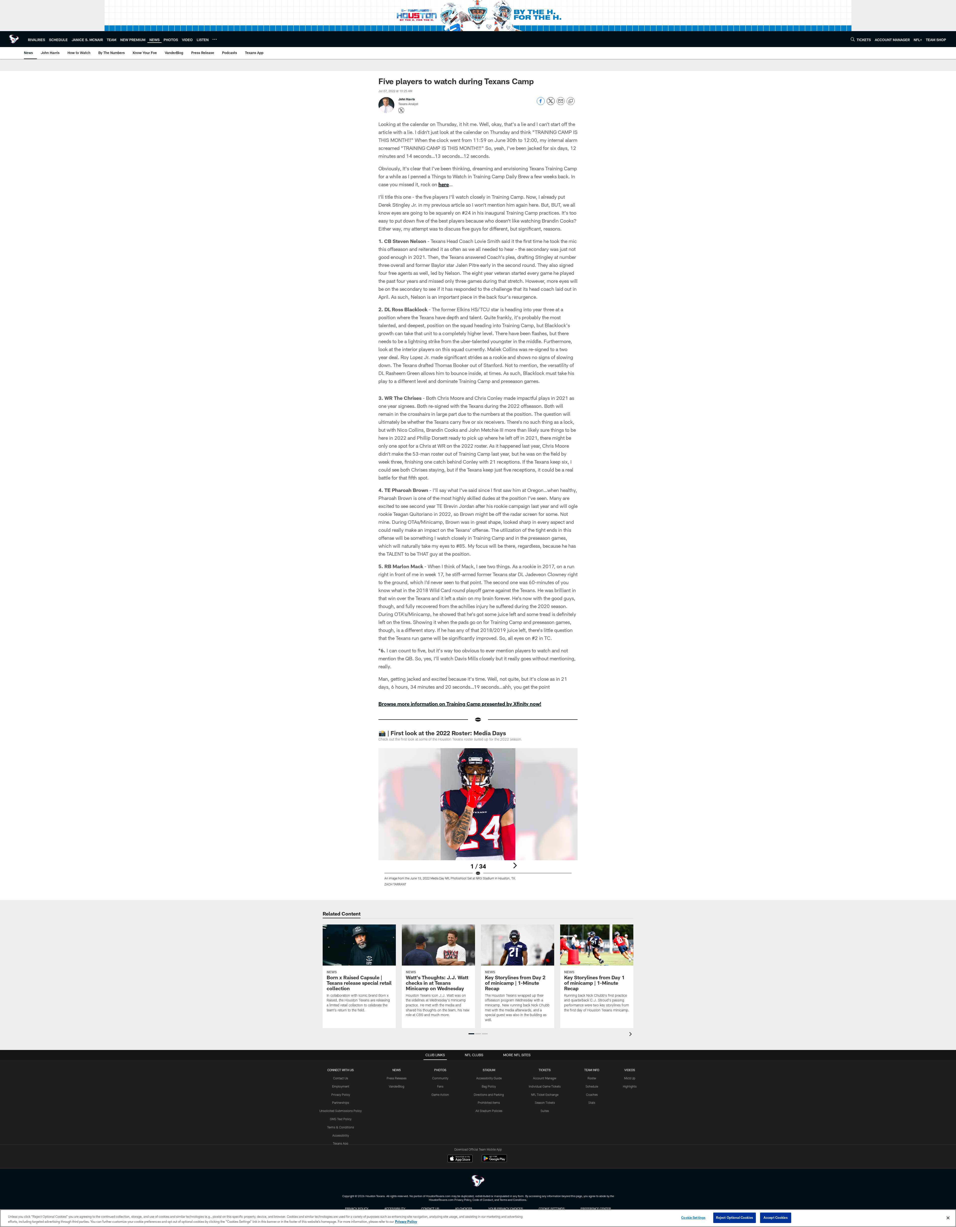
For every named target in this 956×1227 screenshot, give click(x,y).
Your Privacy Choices (505, 1208)
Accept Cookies (776, 1218)
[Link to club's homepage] (14, 39)
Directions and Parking (489, 1094)
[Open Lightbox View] (478, 820)
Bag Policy (489, 1086)
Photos (440, 1070)
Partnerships (340, 1102)
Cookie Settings (552, 1208)
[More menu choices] (215, 39)
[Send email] (561, 104)
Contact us (430, 1208)
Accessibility (340, 1135)
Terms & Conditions (340, 1127)
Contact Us (340, 1078)
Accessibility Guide (489, 1078)
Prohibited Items (489, 1102)
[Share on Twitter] (551, 104)
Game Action (440, 1094)
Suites (544, 1110)
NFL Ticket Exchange (544, 1094)
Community (440, 1078)
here (443, 184)
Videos (629, 1070)
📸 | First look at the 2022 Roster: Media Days (442, 732)
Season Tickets (545, 1102)
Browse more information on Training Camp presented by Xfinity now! (459, 704)
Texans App (340, 1143)
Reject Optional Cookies (734, 1218)
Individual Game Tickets (545, 1086)
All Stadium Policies (489, 1110)
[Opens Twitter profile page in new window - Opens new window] (401, 110)
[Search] (853, 39)
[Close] (948, 1217)
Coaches (592, 1094)
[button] (471, 1034)
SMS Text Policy (341, 1119)
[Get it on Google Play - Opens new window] (494, 1161)
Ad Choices (463, 1208)
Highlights (630, 1086)
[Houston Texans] (478, 1181)
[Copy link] (571, 101)
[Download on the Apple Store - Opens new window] (460, 1159)
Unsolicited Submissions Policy (340, 1110)
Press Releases (397, 1078)
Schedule (592, 1086)
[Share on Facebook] (541, 104)
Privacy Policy (340, 1094)
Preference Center (596, 1208)
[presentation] (631, 1034)
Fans (440, 1086)
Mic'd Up (629, 1078)
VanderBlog (396, 1086)
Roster (592, 1078)
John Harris (406, 99)
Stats (591, 1102)
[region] (478, 1218)
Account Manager (544, 1078)
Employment (340, 1086)
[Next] (515, 865)
